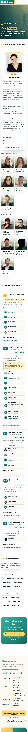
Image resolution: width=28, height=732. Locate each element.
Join (3, 681)
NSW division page (9, 422)
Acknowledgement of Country (10, 669)
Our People (16, 682)
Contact (4, 688)
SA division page (9, 544)
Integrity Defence (18, 703)
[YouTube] (17, 673)
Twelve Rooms (17, 698)
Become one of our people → (14, 634)
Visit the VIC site (9, 337)
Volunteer (14, 639)
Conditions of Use (14, 717)
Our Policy (16, 685)
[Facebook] (3, 673)
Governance (16, 690)
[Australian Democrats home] (7, 2)
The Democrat (6, 699)
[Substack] (21, 673)
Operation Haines (18, 700)
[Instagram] (10, 673)
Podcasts (4, 702)
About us (15, 680)
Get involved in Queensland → (11, 515)
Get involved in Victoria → (10, 340)
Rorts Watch (5, 704)
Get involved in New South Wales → (12, 425)
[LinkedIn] (14, 673)
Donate (4, 683)
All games (16, 705)
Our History (16, 687)
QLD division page (9, 512)
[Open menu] (25, 2)
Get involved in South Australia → (12, 547)
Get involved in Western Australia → (12, 473)
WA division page (9, 470)
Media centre (5, 697)
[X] (6, 673)
